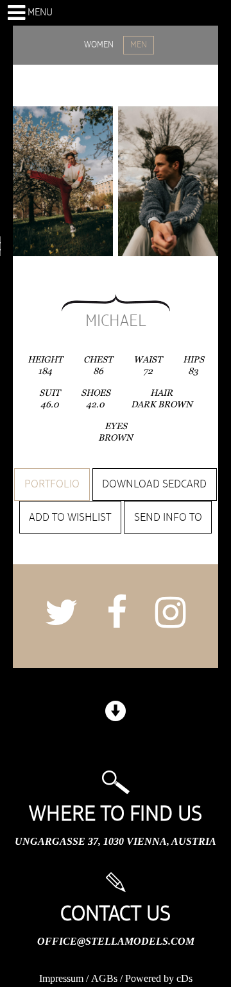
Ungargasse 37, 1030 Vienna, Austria (115, 841)
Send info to (168, 517)
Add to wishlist (70, 517)
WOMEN (99, 44)
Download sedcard (154, 484)
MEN (138, 44)
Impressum (61, 978)
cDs (184, 978)
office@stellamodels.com (115, 941)
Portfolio (52, 484)
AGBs (104, 978)
